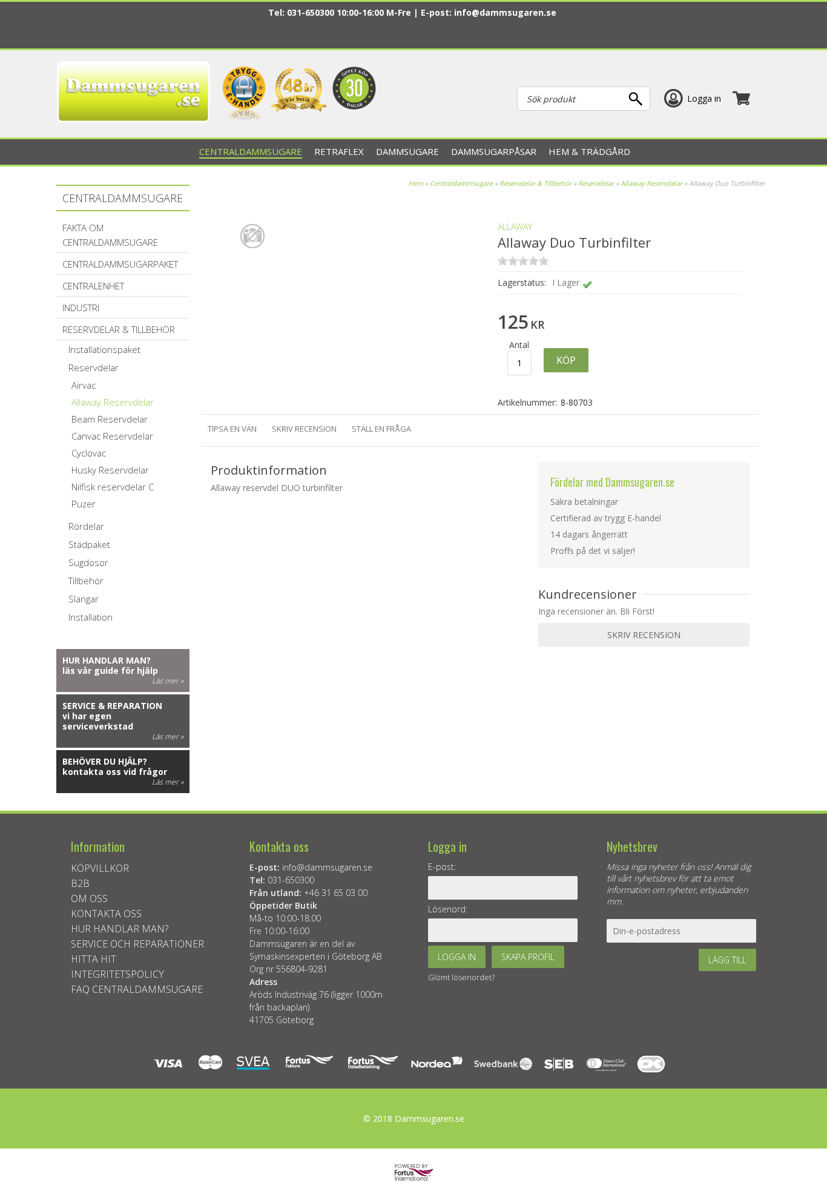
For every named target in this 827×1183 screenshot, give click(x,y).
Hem (416, 183)
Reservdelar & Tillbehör (535, 183)
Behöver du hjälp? (104, 761)
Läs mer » (167, 681)
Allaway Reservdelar (651, 183)
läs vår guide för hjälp (110, 670)
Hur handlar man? (106, 660)
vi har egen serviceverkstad (97, 721)
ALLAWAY (515, 226)
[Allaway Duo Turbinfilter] (252, 278)
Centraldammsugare (461, 183)
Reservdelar (597, 183)
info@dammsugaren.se (505, 12)
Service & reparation (112, 705)
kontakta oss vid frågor (114, 771)
